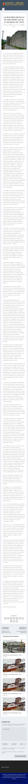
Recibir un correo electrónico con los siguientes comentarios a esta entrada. (13, 748)
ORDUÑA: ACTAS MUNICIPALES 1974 (12, 693)
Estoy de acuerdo (10, 781)
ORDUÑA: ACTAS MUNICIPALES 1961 (12, 713)
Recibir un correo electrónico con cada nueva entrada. (12, 752)
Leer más (20, 781)
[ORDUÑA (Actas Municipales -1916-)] (14, 646)
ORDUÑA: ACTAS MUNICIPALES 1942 (12, 674)
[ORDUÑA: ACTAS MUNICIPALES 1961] (14, 704)
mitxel (11, 25)
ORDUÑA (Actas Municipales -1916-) (12, 655)
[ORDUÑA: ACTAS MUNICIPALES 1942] (14, 665)
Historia (22, 25)
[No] (26, 778)
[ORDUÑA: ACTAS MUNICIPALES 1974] (14, 685)
